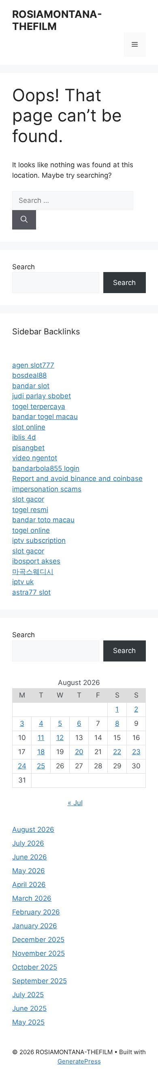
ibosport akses (36, 561)
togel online (31, 530)
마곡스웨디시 (32, 572)
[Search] (24, 220)
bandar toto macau (43, 520)
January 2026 (34, 926)
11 (41, 738)
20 (79, 752)
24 (22, 766)
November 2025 (38, 953)
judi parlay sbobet (41, 396)
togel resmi (30, 510)
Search (23, 267)
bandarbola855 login (45, 468)
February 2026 (36, 912)
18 (41, 752)
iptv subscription (39, 540)
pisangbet (28, 448)
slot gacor (28, 499)
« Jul (75, 803)
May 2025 (28, 1022)
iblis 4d (24, 437)
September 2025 (39, 981)
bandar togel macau (45, 417)
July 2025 (28, 995)
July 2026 (28, 843)
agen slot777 (33, 365)
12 (60, 738)
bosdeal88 (29, 375)
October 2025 (34, 967)
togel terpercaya (38, 406)
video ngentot (34, 458)
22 (117, 752)
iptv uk (23, 582)
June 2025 (29, 1008)
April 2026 (29, 884)
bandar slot (30, 386)
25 (41, 766)
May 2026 (28, 871)
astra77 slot (31, 592)
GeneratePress (79, 1061)
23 (136, 752)
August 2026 (33, 829)
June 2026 (29, 857)
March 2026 (31, 898)
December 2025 (38, 940)
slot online (28, 427)
